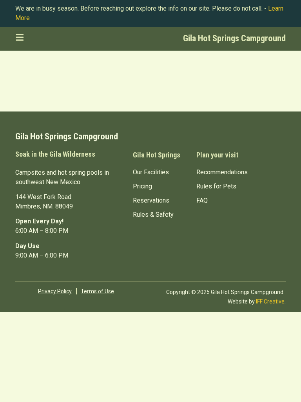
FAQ (202, 200)
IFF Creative (270, 301)
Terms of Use (97, 291)
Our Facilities (151, 172)
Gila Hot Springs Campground (234, 38)
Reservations (151, 200)
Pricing (142, 186)
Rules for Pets (216, 186)
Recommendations (222, 172)
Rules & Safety (153, 214)
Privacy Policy (55, 291)
